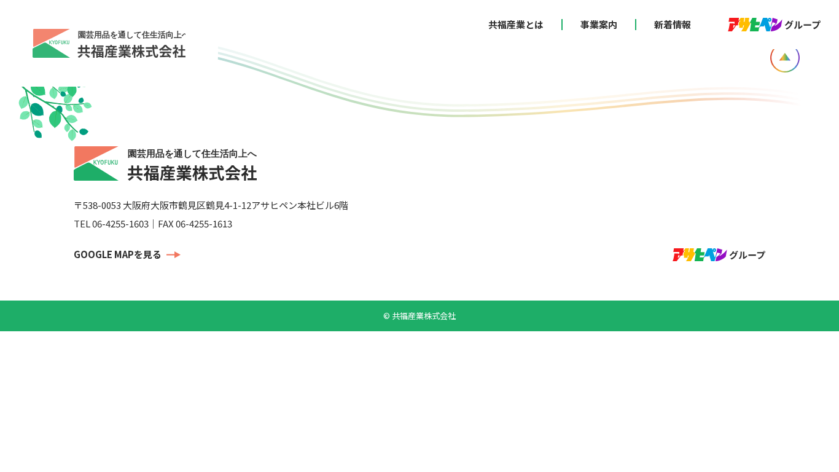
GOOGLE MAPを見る (118, 254)
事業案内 (598, 24)
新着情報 (672, 24)
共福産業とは (516, 24)
